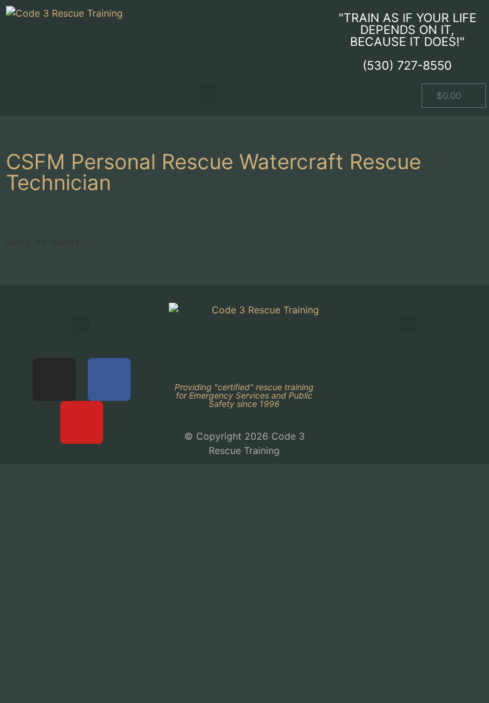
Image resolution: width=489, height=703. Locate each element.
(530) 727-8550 (407, 65)
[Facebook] (109, 379)
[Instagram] (54, 379)
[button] (208, 93)
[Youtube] (81, 422)
